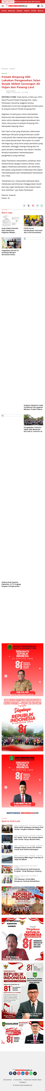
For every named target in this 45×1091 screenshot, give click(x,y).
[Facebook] (10, 1073)
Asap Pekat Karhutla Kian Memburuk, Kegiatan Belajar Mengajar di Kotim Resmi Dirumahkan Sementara (10, 230)
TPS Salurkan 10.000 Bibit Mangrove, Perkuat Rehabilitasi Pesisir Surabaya (26, 880)
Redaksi (23, 1082)
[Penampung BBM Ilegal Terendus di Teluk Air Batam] (7, 859)
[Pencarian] (42, 6)
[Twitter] (14, 1073)
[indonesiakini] (16, 5)
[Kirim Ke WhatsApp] (41, 205)
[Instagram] (19, 1073)
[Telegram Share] (37, 205)
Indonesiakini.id (10, 91)
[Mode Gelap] (38, 6)
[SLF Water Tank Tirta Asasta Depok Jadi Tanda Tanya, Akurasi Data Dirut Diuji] (7, 839)
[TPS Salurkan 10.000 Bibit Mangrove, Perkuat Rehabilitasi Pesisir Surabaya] (7, 879)
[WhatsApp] (31, 1073)
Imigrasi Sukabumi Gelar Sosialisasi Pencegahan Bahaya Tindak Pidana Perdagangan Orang (33, 407)
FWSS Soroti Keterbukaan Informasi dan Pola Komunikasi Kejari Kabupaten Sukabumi (33, 230)
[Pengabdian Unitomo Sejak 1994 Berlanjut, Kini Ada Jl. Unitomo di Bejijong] (33, 419)
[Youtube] (27, 1073)
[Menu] (3, 6)
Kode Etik (18, 1080)
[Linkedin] (23, 1073)
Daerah (4, 73)
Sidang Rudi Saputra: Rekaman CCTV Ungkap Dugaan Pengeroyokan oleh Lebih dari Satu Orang (11, 584)
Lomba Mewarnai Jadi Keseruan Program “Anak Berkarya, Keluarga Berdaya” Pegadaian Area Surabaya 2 (28, 870)
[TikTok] (35, 1073)
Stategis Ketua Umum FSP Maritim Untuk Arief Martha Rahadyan (28, 848)
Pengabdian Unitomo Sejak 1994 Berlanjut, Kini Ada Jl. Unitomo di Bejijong (33, 429)
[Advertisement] (22, 36)
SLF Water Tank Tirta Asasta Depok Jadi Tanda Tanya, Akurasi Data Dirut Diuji (28, 838)
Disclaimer (7, 1080)
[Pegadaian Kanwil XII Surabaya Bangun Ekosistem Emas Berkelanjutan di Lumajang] (11, 242)
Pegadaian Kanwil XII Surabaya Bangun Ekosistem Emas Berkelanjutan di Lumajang (10, 252)
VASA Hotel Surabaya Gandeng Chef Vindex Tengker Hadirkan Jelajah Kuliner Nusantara (28, 828)
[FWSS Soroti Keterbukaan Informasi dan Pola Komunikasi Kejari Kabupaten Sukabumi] (33, 220)
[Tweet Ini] (28, 205)
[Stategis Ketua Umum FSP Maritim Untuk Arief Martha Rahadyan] (7, 849)
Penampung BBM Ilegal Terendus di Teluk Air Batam (28, 859)
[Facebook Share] (24, 205)
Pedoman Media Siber (32, 1080)
